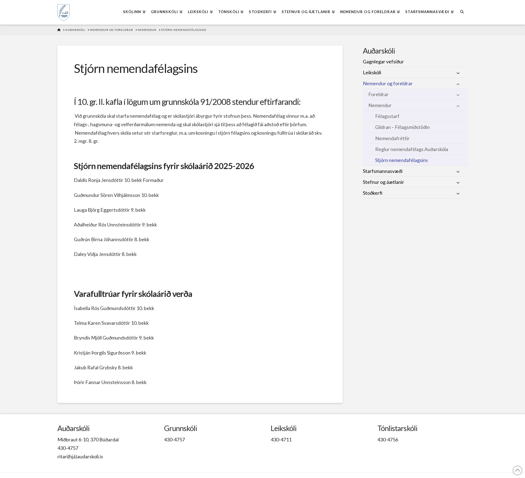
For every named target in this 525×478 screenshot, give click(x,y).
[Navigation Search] (462, 12)
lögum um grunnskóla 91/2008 (179, 102)
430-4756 (387, 439)
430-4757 (67, 448)
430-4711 (281, 439)
